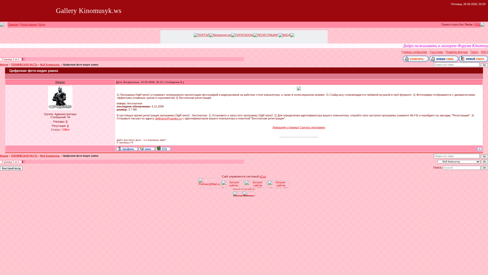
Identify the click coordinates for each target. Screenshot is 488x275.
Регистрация (28, 24)
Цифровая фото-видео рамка (80, 64)
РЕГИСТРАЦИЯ (267, 34)
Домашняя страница (285, 127)
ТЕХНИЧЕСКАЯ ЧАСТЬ (24, 64)
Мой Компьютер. (50, 64)
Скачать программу (312, 127)
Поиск (474, 51)
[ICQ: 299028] (163, 148)
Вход (42, 24)
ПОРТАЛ (203, 34)
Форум (4, 64)
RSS (477, 24)
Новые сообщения (415, 51)
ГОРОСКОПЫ (244, 34)
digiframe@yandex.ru (168, 118)
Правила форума (457, 51)
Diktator (60, 82)
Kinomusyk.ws (222, 34)
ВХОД (286, 34)
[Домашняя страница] (147, 148)
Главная (13, 24)
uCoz (263, 176)
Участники (436, 51)
